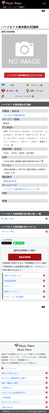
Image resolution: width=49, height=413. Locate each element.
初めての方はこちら (13, 275)
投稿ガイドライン (12, 291)
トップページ (10, 368)
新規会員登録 (24, 257)
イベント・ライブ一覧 (24, 96)
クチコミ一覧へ (8, 231)
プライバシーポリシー (10, 402)
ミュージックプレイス (11, 3)
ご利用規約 (6, 397)
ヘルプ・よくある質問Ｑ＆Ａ (13, 392)
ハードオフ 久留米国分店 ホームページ (20, 189)
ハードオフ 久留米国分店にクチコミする (24, 75)
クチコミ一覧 (36, 85)
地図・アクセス (36, 91)
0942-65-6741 (10, 181)
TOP (12, 85)
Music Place (24, 349)
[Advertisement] (24, 16)
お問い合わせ (7, 407)
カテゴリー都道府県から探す (13, 378)
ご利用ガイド (7, 388)
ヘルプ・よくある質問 (13, 297)
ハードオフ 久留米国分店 (14, 115)
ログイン (8, 286)
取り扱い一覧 (12, 91)
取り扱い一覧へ (8, 218)
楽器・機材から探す (10, 383)
